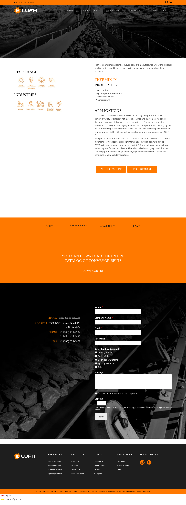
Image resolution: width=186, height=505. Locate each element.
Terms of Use (97, 491)
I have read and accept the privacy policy (117, 393)
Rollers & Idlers (105, 356)
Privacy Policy (108, 491)
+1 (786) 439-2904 (70, 332)
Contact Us (75, 469)
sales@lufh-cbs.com (69, 317)
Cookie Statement (122, 491)
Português (98, 473)
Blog (119, 469)
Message (100, 372)
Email (98, 328)
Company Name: (104, 318)
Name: (99, 307)
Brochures (121, 461)
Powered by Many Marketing (139, 491)
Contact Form (99, 465)
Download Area (77, 473)
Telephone (101, 338)
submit (101, 416)
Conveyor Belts (105, 352)
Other (101, 367)
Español (97, 469)
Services (74, 465)
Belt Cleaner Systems (108, 359)
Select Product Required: (108, 349)
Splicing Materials (106, 363)
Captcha (100, 399)
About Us (75, 461)
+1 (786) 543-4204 (70, 335)
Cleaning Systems (55, 469)
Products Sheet (123, 465)
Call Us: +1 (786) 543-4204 (24, 2)
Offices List (98, 461)
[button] (111, 169)
